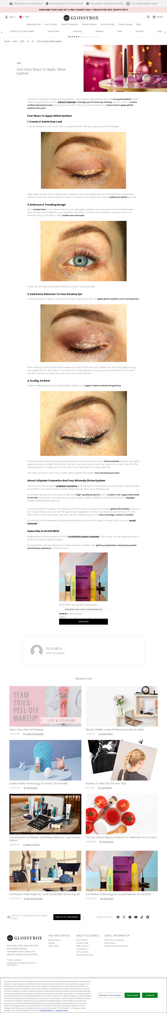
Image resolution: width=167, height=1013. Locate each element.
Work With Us (81, 949)
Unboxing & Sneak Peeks (22, 31)
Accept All (150, 995)
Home (7, 41)
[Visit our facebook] (118, 917)
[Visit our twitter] (124, 917)
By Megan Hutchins (33, 898)
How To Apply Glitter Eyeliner (49, 41)
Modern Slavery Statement (116, 946)
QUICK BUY (83, 621)
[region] (83, 995)
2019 (22, 41)
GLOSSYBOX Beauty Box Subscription (78, 604)
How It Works (81, 940)
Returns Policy (54, 940)
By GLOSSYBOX (106, 734)
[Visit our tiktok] (142, 917)
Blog (15, 41)
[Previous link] (1, 32)
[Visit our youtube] (136, 917)
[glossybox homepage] (83, 17)
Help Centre (53, 946)
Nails (119, 31)
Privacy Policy (110, 943)
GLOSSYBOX (54, 649)
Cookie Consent (14, 960)
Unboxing (77, 31)
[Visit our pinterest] (148, 917)
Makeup (99, 31)
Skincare (139, 31)
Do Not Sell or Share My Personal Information (21, 964)
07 (33, 41)
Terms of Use (61, 1010)
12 (28, 41)
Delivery (51, 943)
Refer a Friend (82, 946)
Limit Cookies (132, 995)
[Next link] (165, 32)
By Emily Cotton (31, 844)
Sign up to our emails (67, 917)
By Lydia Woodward (33, 734)
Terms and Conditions (114, 940)
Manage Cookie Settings (110, 995)
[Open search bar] (148, 16)
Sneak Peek (53, 31)
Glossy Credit (82, 943)
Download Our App (84, 955)
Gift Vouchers (82, 952)
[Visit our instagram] (130, 917)
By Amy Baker (106, 898)
